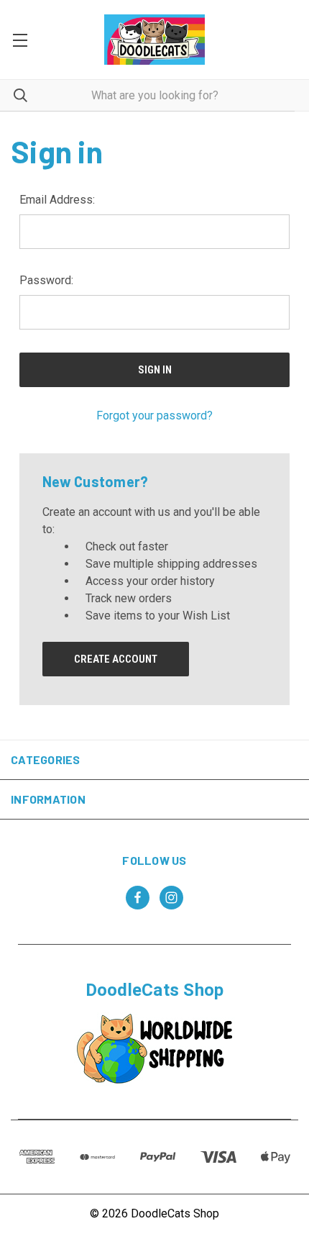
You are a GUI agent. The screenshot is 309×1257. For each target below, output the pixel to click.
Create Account (115, 659)
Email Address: (57, 200)
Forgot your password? (154, 415)
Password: (46, 280)
